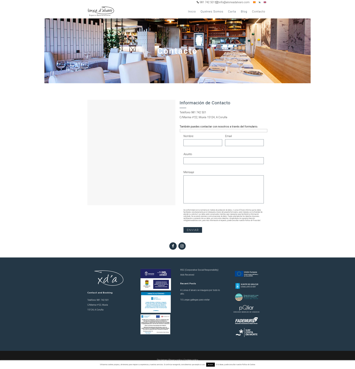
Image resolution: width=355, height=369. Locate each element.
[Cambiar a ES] (254, 2)
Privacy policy (175, 360)
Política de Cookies (248, 365)
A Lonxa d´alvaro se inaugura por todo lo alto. (200, 292)
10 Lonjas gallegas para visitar (195, 299)
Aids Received (187, 274)
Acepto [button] (210, 365)
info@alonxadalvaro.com (234, 2)
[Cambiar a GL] (259, 2)
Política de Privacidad (252, 220)
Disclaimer (162, 360)
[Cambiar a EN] (264, 2)
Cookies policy (191, 360)
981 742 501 (207, 2)
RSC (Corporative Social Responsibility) (199, 270)
